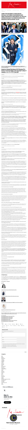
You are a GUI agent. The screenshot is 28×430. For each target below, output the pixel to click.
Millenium (2, 372)
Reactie (3, 332)
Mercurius (2, 371)
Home (2, 365)
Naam (3, 337)
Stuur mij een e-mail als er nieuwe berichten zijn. (10, 346)
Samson (2, 377)
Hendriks (2, 364)
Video (2, 383)
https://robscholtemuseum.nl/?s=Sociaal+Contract (7, 321)
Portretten (2, 375)
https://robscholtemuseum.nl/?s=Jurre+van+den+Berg (7, 316)
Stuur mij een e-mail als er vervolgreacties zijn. (9, 345)
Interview (2, 367)
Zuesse (2, 384)
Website (3, 341)
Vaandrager (3, 380)
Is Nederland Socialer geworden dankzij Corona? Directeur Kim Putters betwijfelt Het (12, 302)
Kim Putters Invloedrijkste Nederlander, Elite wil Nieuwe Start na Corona (10, 296)
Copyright (2, 360)
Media (2, 370)
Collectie (2, 359)
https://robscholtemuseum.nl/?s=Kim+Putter (6, 318)
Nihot (2, 373)
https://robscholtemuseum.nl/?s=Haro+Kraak (6, 317)
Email (3, 339)
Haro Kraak (8, 281)
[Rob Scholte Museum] (14, 4)
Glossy (2, 362)
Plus (2, 374)
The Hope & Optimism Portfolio (5, 379)
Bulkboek (2, 357)
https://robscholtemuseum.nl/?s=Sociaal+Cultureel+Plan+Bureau (9, 320)
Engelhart (2, 361)
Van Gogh (2, 381)
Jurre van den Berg (3, 281)
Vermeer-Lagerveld (4, 382)
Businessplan (3, 358)
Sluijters (2, 378)
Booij (2, 356)
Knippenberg (3, 368)
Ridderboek (3, 376)
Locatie (2, 369)
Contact (3, 11)
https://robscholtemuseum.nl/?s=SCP (5, 319)
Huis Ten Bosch (3, 366)
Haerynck (2, 363)
